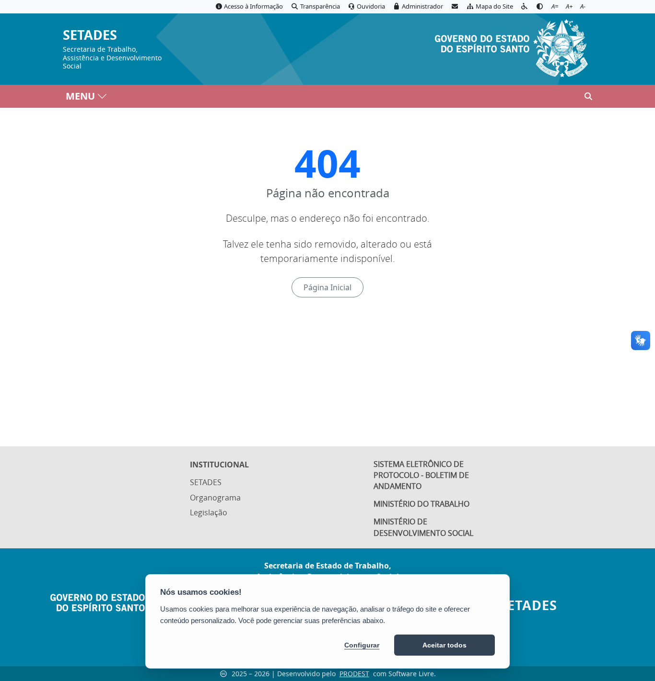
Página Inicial (327, 287)
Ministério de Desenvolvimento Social (423, 527)
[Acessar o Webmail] (454, 6)
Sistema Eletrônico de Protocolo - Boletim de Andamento (421, 475)
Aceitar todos (444, 645)
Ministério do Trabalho (421, 504)
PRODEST (354, 673)
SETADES (90, 35)
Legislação (208, 512)
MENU (80, 96)
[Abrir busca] (588, 96)
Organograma (215, 497)
